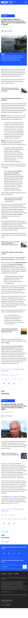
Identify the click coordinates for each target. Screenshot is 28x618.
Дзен (20, 369)
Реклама (16, 573)
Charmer (8, 604)
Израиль (7, 379)
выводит (7, 166)
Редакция (3, 573)
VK (23, 369)
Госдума (23, 519)
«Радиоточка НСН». (14, 503)
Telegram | (3, 370)
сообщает (21, 443)
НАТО (6, 519)
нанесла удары (5, 264)
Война (9, 519)
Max (7, 370)
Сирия (19, 379)
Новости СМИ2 (5, 531)
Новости (16, 369)
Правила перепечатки (6, 600)
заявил (10, 496)
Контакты (10, 573)
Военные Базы (13, 379)
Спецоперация (16, 519)
